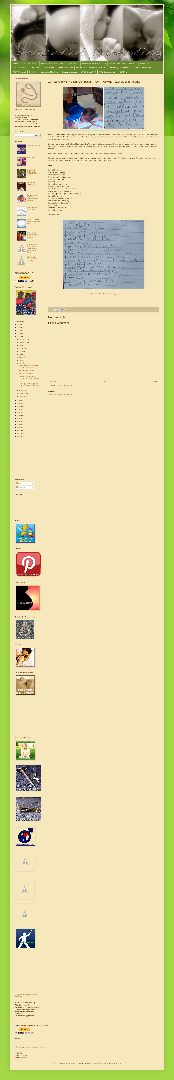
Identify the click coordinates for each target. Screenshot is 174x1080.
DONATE (123, 72)
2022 (19, 331)
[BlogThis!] (57, 309)
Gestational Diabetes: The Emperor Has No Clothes (33, 235)
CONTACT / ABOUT (30, 63)
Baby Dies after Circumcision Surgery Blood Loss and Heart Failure (32, 248)
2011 (19, 424)
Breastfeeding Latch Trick (27, 370)
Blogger (118, 1063)
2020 (19, 337)
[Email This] (54, 309)
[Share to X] (59, 309)
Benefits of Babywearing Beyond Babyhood (33, 172)
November (23, 342)
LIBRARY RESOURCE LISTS (94, 63)
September (23, 348)
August (21, 351)
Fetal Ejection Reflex (26, 374)
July (20, 354)
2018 (19, 403)
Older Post (154, 382)
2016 (19, 409)
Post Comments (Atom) (65, 385)
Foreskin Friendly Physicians (42, 68)
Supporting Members (49, 72)
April (21, 363)
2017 (19, 406)
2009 (19, 430)
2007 (19, 436)
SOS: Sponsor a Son (107, 72)
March (21, 391)
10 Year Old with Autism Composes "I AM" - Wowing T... (29, 378)
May (20, 360)
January (22, 397)
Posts (20, 483)
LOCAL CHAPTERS (117, 63)
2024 (19, 325)
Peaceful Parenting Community (103, 294)
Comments (22, 487)
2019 (19, 400)
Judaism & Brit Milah (97, 68)
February (22, 394)
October (22, 345)
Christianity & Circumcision (119, 68)
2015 (19, 412)
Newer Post (53, 382)
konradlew (102, 1063)
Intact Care (80, 68)
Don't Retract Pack (65, 68)
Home (15, 63)
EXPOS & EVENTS (88, 72)
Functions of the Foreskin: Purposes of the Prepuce (32, 197)
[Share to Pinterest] (64, 309)
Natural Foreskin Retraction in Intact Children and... (29, 367)
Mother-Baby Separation (31, 183)
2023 (19, 328)
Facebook (33, 72)
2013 (19, 418)
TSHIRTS (133, 63)
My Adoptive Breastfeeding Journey (32, 259)
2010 (19, 427)
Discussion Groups (69, 72)
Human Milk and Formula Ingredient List (34, 221)
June (21, 357)
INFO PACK (74, 63)
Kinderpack (144, 63)
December (23, 339)
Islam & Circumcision (142, 68)
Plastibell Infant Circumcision (32, 208)
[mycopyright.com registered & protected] (28, 997)
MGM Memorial (19, 72)
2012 (19, 421)
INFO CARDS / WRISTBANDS (53, 63)
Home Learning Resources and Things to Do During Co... (28, 385)
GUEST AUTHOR (20, 68)
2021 (19, 334)
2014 (19, 415)
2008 (19, 433)
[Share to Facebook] (61, 309)
